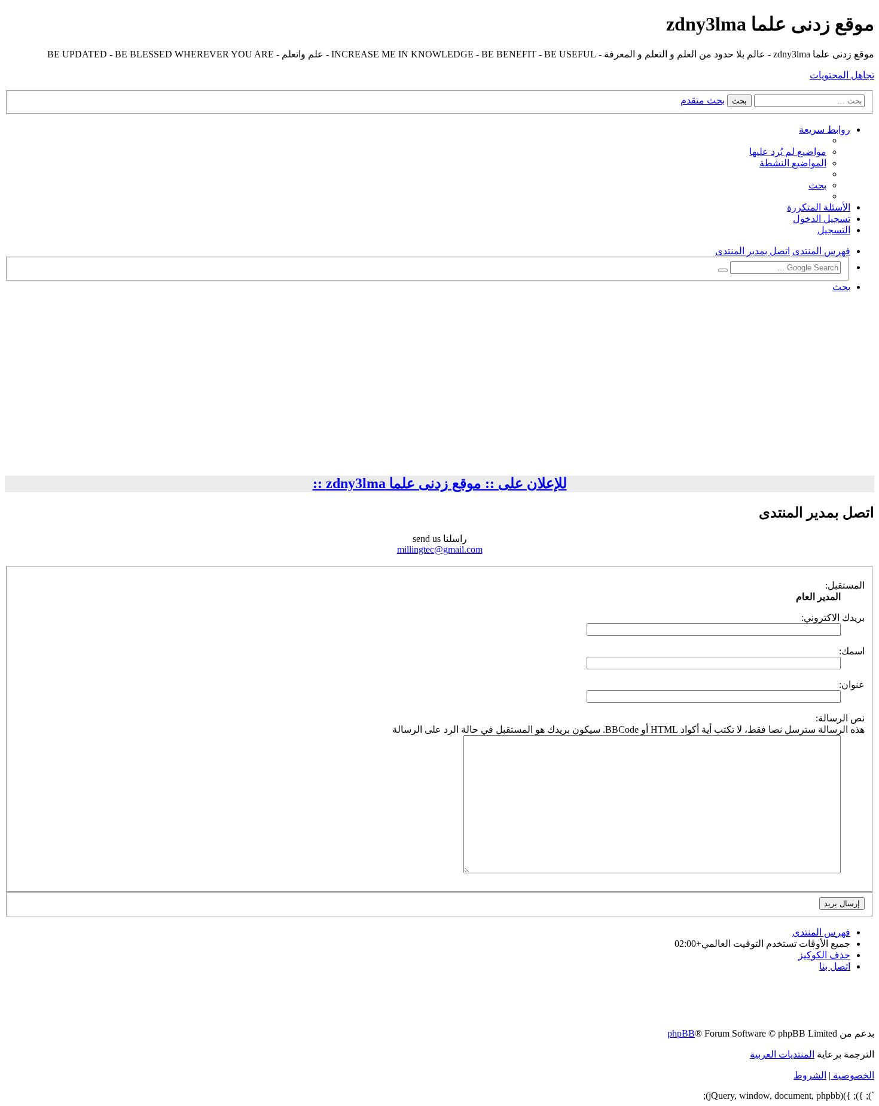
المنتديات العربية (782, 1054)
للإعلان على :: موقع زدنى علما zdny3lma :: (440, 483)
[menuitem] (787, 152)
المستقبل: (845, 585)
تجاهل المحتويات (842, 75)
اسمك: (852, 651)
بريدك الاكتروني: (833, 618)
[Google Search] (723, 270)
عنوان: (852, 685)
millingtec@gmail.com (440, 549)
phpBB (681, 1033)
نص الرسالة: (840, 718)
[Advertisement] (439, 386)
